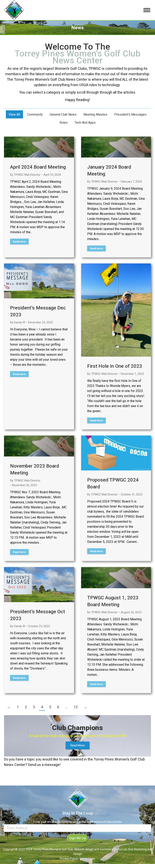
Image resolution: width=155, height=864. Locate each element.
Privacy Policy (69, 858)
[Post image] (39, 147)
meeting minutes (95, 114)
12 (76, 707)
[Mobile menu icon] (147, 10)
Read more (19, 241)
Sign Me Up (77, 838)
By (25, 174)
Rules (64, 122)
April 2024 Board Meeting (38, 167)
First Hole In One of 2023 (114, 366)
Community (35, 114)
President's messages (130, 114)
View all (14, 114)
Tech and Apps (85, 122)
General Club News (63, 114)
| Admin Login (86, 858)
